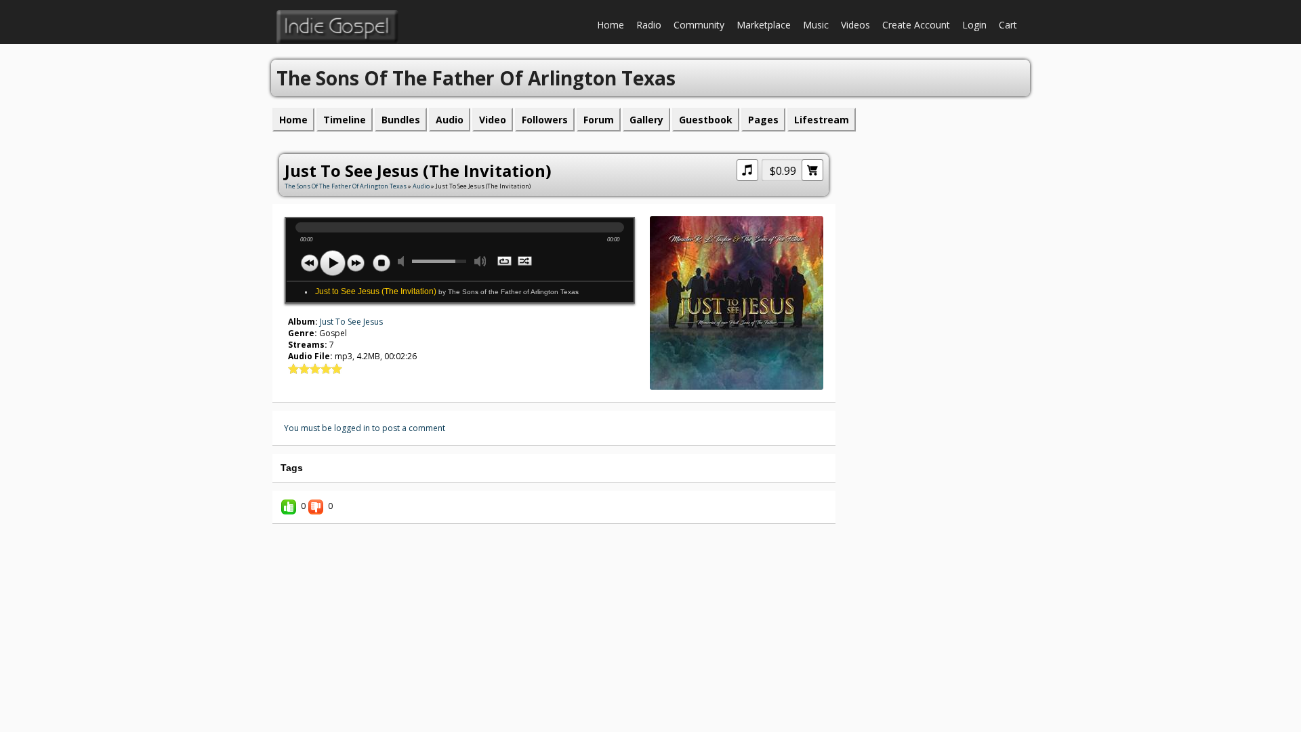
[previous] (309, 262)
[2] (299, 368)
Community (699, 24)
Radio (648, 24)
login (974, 24)
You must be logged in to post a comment (364, 428)
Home (610, 24)
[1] (293, 368)
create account (916, 24)
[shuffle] (525, 262)
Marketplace (764, 24)
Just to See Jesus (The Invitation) (447, 291)
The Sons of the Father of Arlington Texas (346, 186)
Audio (421, 186)
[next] (355, 262)
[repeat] (505, 262)
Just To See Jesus (351, 321)
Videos (855, 24)
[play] (332, 263)
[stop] (381, 262)
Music (816, 24)
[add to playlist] (747, 169)
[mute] (404, 261)
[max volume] (480, 261)
